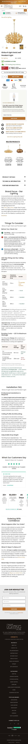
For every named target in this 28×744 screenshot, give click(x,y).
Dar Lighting (4, 58)
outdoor (12, 207)
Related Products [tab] (13, 142)
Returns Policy (14, 656)
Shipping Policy (14, 653)
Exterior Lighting (14, 679)
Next (25, 47)
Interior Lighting (14, 676)
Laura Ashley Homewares (14, 687)
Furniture (14, 684)
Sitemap (14, 664)
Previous (3, 47)
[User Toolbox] (26, 6)
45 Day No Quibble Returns (14, 128)
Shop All (14, 674)
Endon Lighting (14, 702)
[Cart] (24, 6)
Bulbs (14, 690)
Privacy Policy (20, 612)
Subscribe (14, 609)
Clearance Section (14, 692)
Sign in (11, 661)
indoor (5, 207)
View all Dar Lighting (6, 17)
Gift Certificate (14, 666)
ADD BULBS (14, 118)
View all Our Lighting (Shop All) (14, 136)
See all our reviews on (14, 509)
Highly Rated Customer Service (15, 131)
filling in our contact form (15, 573)
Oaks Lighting (14, 705)
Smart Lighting (14, 682)
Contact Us (14, 648)
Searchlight (14, 707)
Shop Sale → (14, 2)
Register (17, 661)
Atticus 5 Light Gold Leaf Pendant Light (19, 160)
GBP (20, 6)
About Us (14, 645)
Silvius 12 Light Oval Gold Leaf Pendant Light (8, 160)
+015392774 (14, 637)
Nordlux (14, 713)
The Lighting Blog (14, 650)
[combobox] (12, 10)
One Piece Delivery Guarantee (15, 124)
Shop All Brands (14, 716)
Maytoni (14, 710)
